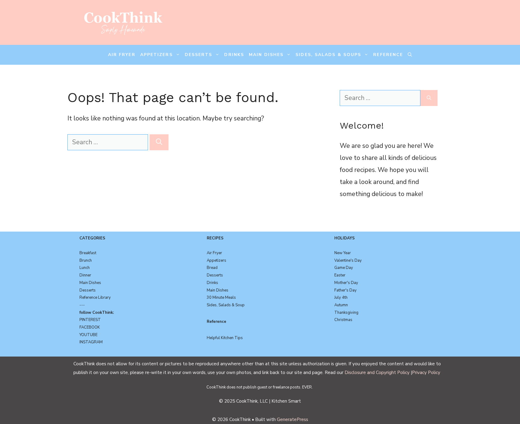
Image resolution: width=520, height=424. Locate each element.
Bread (212, 267)
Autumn (341, 305)
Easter (339, 275)
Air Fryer (121, 55)
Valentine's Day (348, 260)
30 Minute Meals (221, 297)
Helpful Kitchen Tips (225, 338)
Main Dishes (266, 55)
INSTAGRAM (91, 342)
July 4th (341, 297)
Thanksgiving (346, 312)
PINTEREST (90, 320)
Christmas (343, 320)
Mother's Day (346, 282)
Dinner (85, 275)
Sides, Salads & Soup (226, 305)
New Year (342, 253)
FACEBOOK (89, 327)
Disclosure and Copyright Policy (377, 372)
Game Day (343, 267)
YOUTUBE (88, 335)
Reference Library (95, 297)
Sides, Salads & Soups (328, 55)
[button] (409, 55)
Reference (388, 55)
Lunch (84, 267)
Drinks (234, 55)
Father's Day (345, 290)
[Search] (159, 142)
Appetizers (156, 55)
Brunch (85, 260)
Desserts (198, 55)
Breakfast (87, 253)
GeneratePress (292, 419)
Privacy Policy (426, 372)
